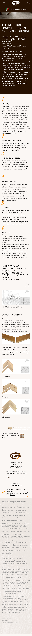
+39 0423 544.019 (17, 468)
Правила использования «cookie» (16, 473)
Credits (17, 622)
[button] (5, 286)
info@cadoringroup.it (16, 466)
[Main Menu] (4, 3)
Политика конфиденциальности (16, 471)
